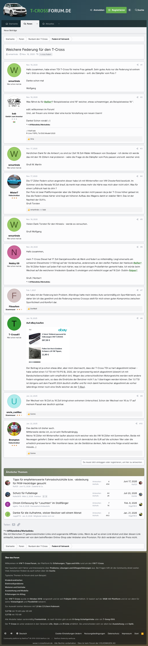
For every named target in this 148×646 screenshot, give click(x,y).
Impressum (127, 633)
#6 (141, 247)
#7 (141, 290)
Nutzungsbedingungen (94, 633)
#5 (141, 219)
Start (136, 633)
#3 (141, 148)
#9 (141, 396)
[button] (130, 10)
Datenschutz (113, 633)
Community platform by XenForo (27, 638)
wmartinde (13, 54)
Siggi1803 (133, 506)
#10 (141, 423)
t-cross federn (45, 54)
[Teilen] (137, 65)
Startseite (13, 24)
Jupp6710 (17, 516)
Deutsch (23, 633)
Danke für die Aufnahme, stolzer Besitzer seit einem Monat (47, 512)
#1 (141, 65)
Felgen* (133, 270)
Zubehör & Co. (37, 486)
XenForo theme (60, 638)
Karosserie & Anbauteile (40, 506)
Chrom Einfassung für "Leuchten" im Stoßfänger (41, 503)
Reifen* (48, 101)
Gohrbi (134, 496)
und (38, 210)
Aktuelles (50, 24)
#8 (141, 318)
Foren (29, 24)
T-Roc (81, 386)
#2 (141, 97)
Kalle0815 (17, 496)
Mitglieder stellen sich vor (44, 516)
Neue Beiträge (10, 30)
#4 (141, 176)
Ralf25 (15, 486)
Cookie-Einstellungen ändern (68, 633)
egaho (15, 506)
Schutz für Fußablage (25, 493)
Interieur (37, 496)
